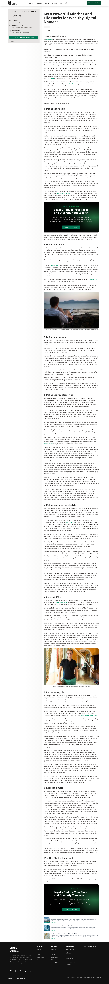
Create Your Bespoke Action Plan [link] (24, 37)
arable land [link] (93, 247)
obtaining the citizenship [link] (89, 715)
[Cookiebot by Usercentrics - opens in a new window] (9, 981)
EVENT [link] (61, 3)
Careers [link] (38, 954)
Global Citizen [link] (54, 957)
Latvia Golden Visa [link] (70, 949)
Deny (96, 980)
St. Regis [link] (49, 39)
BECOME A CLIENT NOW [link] (70, 414)
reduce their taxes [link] (70, 84)
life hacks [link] (51, 78)
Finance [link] (53, 952)
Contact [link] (38, 960)
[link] (12, 3)
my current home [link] (61, 602)
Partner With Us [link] (40, 957)
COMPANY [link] (31, 3)
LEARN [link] (47, 3)
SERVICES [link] (39, 3)
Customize (96, 975)
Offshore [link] (53, 954)
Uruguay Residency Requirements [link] (70, 952)
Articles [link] (50, 9)
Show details (22, 979)
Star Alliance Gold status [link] (64, 193)
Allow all (96, 970)
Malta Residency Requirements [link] (69, 959)
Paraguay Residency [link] (70, 956)
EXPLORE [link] (54, 3)
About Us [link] (39, 949)
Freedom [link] (56, 9)
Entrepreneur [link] (54, 960)
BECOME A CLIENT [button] (93, 2)
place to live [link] (54, 233)
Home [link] (45, 9)
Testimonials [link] (40, 952)
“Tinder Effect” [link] (48, 444)
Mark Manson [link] (70, 522)
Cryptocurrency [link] (54, 962)
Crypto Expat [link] (54, 949)
